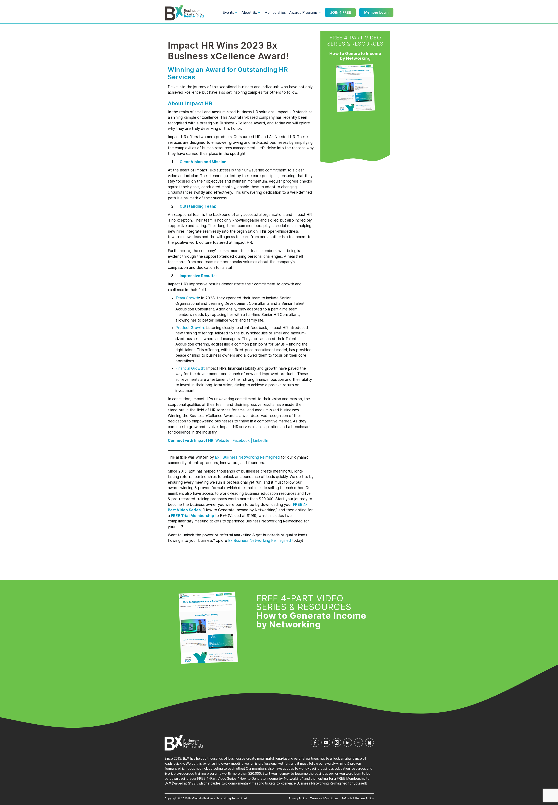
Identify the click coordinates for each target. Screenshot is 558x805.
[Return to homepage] (184, 12)
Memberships (275, 12)
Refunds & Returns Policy (358, 798)
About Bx (249, 12)
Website (222, 440)
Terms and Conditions (324, 798)
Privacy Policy (298, 798)
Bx (217, 457)
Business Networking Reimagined (262, 540)
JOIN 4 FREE (340, 12)
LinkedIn (260, 440)
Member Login (376, 12)
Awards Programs (303, 12)
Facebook (241, 440)
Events (228, 12)
